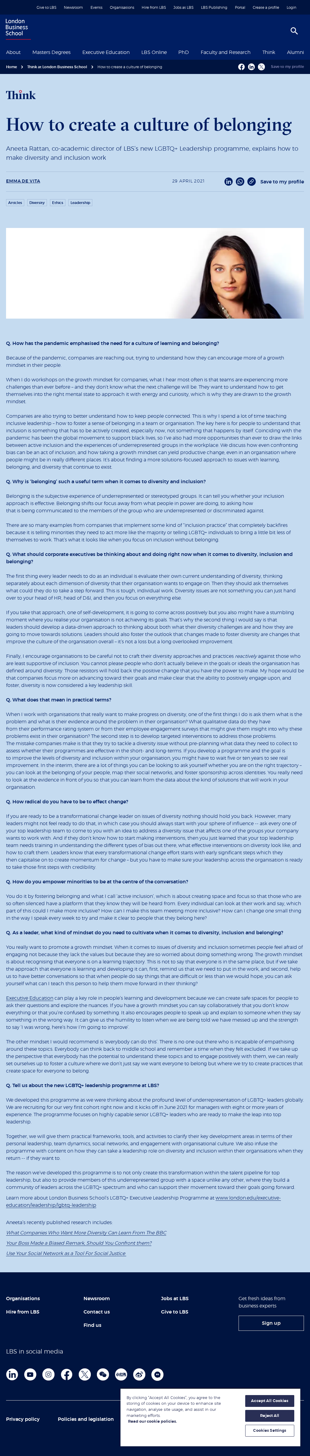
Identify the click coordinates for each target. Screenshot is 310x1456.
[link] (271, 1323)
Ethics (57, 203)
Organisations (122, 7)
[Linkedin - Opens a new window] (251, 66)
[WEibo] (139, 1374)
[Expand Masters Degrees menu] (74, 51)
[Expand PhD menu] (192, 51)
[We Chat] (103, 1374)
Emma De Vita (23, 181)
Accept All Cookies (269, 1401)
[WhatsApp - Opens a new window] (240, 181)
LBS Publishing (214, 7)
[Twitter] (85, 1374)
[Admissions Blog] (157, 1374)
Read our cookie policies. (152, 1422)
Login (291, 7)
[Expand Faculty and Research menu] (254, 51)
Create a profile (266, 7)
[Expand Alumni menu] (307, 51)
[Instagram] (48, 1374)
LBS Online (154, 52)
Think (268, 52)
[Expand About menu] (24, 51)
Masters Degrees (51, 52)
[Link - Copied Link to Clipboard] (251, 181)
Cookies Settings (269, 1431)
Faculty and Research (226, 52)
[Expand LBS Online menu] (170, 51)
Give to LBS (46, 7)
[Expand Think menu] (278, 51)
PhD (183, 52)
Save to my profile (287, 67)
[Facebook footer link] (67, 1374)
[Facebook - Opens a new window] (241, 66)
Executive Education (106, 52)
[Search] (294, 31)
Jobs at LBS (183, 7)
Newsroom (73, 7)
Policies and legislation (86, 1419)
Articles (15, 203)
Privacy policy (23, 1419)
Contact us (97, 1312)
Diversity (37, 203)
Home (11, 67)
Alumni (295, 52)
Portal (240, 7)
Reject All (269, 1416)
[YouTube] (30, 1374)
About (13, 52)
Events (96, 7)
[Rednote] (121, 1374)
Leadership (80, 203)
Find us (92, 1325)
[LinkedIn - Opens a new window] (228, 181)
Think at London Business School (57, 67)
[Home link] (17, 30)
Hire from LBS (154, 7)
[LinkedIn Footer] (12, 1374)
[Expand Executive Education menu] (133, 51)
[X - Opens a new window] (261, 66)
